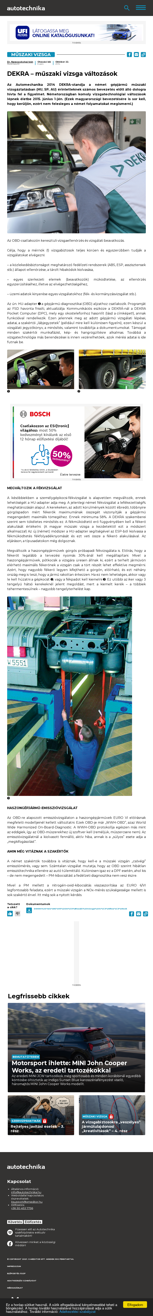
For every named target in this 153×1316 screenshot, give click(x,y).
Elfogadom (135, 1304)
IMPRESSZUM (14, 1266)
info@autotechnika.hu (26, 1192)
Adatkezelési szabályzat (77, 1311)
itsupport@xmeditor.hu (26, 1201)
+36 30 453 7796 (22, 1208)
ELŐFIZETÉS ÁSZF (16, 1273)
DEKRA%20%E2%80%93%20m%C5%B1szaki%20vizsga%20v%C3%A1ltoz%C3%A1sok (80, 909)
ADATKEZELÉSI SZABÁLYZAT (21, 1281)
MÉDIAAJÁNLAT (15, 1288)
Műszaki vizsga (31, 54)
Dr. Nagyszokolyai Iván (20, 62)
